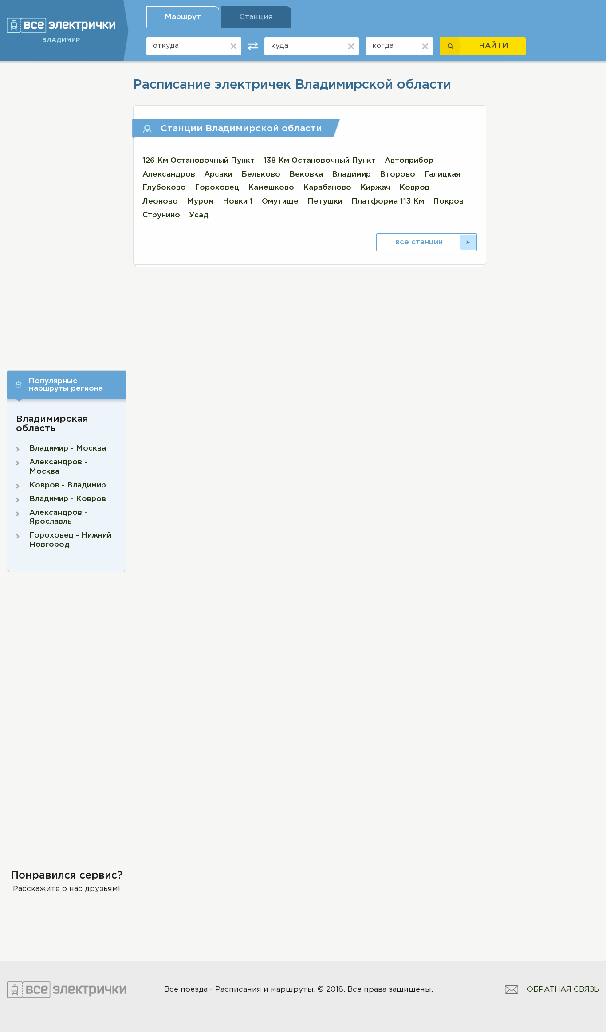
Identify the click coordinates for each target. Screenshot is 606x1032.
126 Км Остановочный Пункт (198, 160)
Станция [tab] (256, 17)
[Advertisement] (66, 208)
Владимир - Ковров (67, 499)
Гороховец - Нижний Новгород (70, 540)
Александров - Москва (58, 467)
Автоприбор (409, 160)
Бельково (260, 174)
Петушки (324, 201)
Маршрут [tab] (183, 17)
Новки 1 (238, 201)
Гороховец (217, 187)
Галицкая (442, 174)
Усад (199, 215)
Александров (168, 174)
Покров (448, 201)
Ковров (414, 187)
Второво (397, 174)
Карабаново (327, 187)
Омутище (280, 201)
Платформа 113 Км (387, 201)
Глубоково (164, 187)
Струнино (161, 215)
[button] (66, 385)
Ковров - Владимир (67, 485)
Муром (200, 201)
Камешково (271, 187)
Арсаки (218, 174)
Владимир (351, 174)
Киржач (375, 187)
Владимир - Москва (67, 448)
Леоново (160, 201)
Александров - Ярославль (58, 517)
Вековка (306, 174)
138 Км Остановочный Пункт (320, 160)
